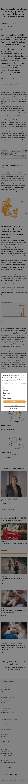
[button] (14, 408)
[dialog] (14, 392)
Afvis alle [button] (14, 405)
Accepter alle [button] (14, 401)
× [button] (25, 375)
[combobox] (23, 375)
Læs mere (16, 385)
